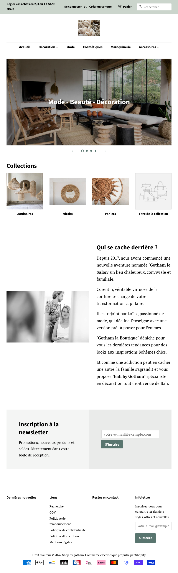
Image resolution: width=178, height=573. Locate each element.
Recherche (56, 506)
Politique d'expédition (64, 536)
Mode (70, 47)
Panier (127, 7)
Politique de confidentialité (67, 530)
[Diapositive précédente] (72, 151)
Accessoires (148, 47)
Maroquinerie (121, 47)
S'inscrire (112, 444)
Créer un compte (100, 7)
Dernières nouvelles (21, 497)
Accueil (24, 47)
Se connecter (73, 7)
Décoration (47, 47)
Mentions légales (60, 542)
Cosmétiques (92, 47)
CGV (52, 512)
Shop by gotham (73, 555)
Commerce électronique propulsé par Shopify (115, 555)
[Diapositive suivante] (106, 151)
